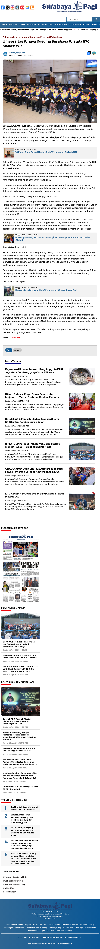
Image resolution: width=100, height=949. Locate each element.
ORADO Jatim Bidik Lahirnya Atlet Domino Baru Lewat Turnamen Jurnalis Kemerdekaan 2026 (34, 470)
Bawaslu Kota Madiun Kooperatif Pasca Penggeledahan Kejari (19, 749)
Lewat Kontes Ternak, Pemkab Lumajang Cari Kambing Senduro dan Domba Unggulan (22, 819)
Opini (94, 25)
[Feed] (32, 9)
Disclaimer (22, 938)
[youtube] (22, 9)
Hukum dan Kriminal (70, 925)
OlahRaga (79, 928)
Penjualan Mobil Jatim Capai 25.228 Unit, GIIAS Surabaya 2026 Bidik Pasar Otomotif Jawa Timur (20, 668)
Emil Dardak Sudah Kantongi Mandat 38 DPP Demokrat (20, 788)
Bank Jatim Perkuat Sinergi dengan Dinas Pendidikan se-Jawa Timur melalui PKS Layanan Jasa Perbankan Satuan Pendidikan (23, 858)
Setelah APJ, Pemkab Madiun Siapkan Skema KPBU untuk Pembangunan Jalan (32, 421)
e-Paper (86, 25)
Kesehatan (19, 928)
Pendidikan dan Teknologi (36, 928)
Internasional (33, 931)
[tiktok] (17, 9)
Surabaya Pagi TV (56, 928)
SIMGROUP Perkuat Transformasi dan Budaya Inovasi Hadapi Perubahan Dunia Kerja (32, 445)
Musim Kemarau (14, 884)
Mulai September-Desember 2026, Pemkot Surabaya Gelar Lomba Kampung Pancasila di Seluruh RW (20, 775)
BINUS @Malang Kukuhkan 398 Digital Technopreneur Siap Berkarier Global (52, 239)
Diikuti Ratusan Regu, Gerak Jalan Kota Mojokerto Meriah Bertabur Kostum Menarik (32, 396)
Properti (28, 925)
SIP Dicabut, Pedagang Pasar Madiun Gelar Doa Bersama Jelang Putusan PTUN (22, 832)
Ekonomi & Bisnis (17, 25)
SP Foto (50, 931)
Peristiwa (76, 25)
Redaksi (35, 938)
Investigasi (8, 928)
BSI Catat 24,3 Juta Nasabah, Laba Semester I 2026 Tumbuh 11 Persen (20, 656)
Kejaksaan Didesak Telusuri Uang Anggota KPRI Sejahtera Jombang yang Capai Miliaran (34, 371)
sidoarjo (10, 892)
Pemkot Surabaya (15, 877)
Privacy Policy (74, 938)
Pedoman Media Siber (53, 938)
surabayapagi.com (17, 53)
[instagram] (13, 9)
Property (31, 25)
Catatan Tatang (87, 925)
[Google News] (27, 9)
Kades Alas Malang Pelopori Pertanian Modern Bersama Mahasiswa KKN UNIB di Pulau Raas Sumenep (20, 736)
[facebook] (3, 9)
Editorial (68, 931)
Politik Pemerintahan (59, 25)
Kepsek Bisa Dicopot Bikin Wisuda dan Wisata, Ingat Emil (46, 290)
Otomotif (43, 25)
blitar (9, 888)
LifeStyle (69, 928)
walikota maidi (14, 881)
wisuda (17, 350)
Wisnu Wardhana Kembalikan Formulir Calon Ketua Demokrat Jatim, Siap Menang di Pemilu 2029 (20, 761)
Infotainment (90, 928)
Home (4, 25)
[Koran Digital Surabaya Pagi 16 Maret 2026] (20, 568)
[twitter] (8, 9)
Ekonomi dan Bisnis (14, 925)
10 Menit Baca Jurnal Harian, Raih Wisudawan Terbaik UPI (46, 152)
